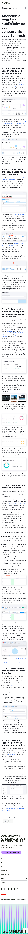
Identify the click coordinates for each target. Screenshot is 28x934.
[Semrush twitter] (17, 889)
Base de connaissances (11, 8)
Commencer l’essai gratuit (11, 852)
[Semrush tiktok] (8, 889)
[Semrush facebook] (14, 889)
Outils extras (4, 862)
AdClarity (9, 331)
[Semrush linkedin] (2, 889)
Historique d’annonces (15, 275)
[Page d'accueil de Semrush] (6, 3)
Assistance (4, 870)
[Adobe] (3, 894)
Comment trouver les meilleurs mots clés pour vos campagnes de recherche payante (14, 660)
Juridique (3, 878)
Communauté (5, 874)
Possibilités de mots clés (17, 503)
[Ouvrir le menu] (26, 2)
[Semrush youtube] (11, 889)
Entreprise (4, 866)
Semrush (3, 859)
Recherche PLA (15, 685)
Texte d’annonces (19, 214)
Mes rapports (12, 754)
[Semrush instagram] (5, 889)
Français (3, 882)
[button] (10, 821)
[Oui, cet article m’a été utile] (5, 821)
